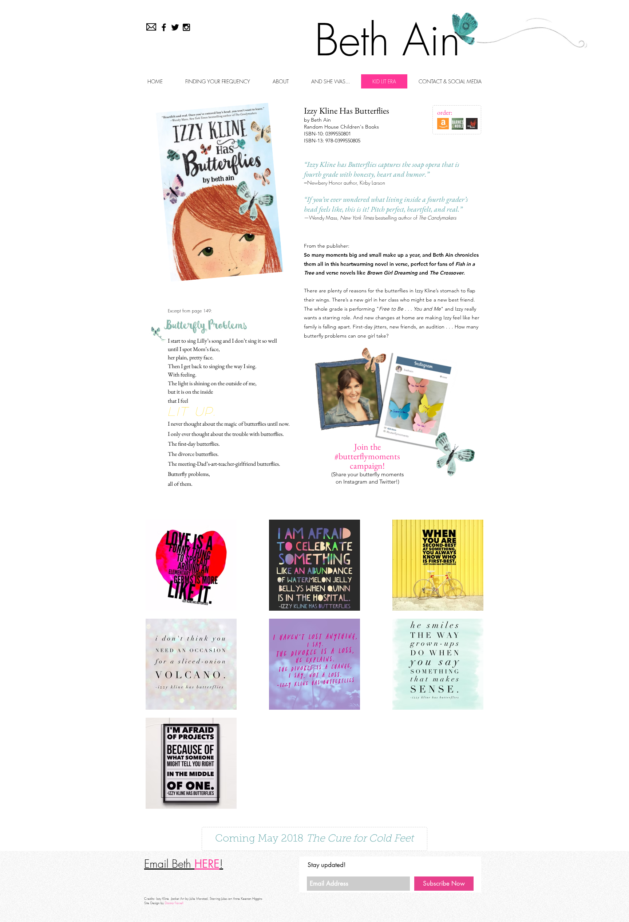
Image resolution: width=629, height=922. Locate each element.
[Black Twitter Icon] (175, 27)
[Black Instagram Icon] (186, 27)
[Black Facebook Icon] (164, 27)
